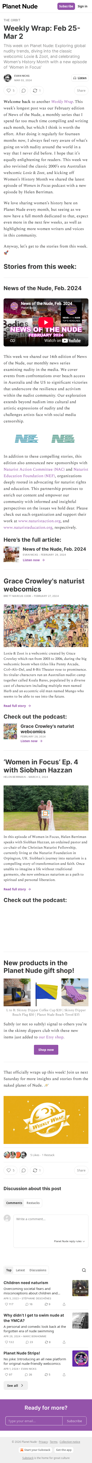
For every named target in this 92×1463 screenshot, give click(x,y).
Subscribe (66, 6)
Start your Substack (37, 1450)
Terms (54, 1442)
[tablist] (23, 1202)
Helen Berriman (15, 776)
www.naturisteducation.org (28, 527)
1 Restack (48, 1155)
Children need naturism (26, 1282)
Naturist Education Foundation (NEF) (46, 472)
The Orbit (12, 20)
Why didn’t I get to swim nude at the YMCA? (34, 1318)
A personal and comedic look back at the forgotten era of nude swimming (35, 1328)
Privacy (43, 1442)
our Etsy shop (51, 1037)
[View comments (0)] (23, 90)
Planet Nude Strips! (22, 1353)
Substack (27, 1458)
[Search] (83, 1270)
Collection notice (70, 1442)
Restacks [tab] (33, 1203)
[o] (80, 1288)
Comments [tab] (14, 1203)
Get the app (64, 1450)
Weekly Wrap (62, 102)
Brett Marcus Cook (17, 596)
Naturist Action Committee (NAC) (34, 469)
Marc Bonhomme (35, 1336)
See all (12, 1385)
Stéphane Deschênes (36, 1298)
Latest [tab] (20, 1270)
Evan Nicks (21, 75)
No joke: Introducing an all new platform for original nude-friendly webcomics (35, 1361)
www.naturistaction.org (39, 521)
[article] (46, 1293)
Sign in (83, 6)
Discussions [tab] (37, 1270)
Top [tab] (8, 1270)
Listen (82, 78)
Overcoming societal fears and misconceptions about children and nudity (31, 1290)
